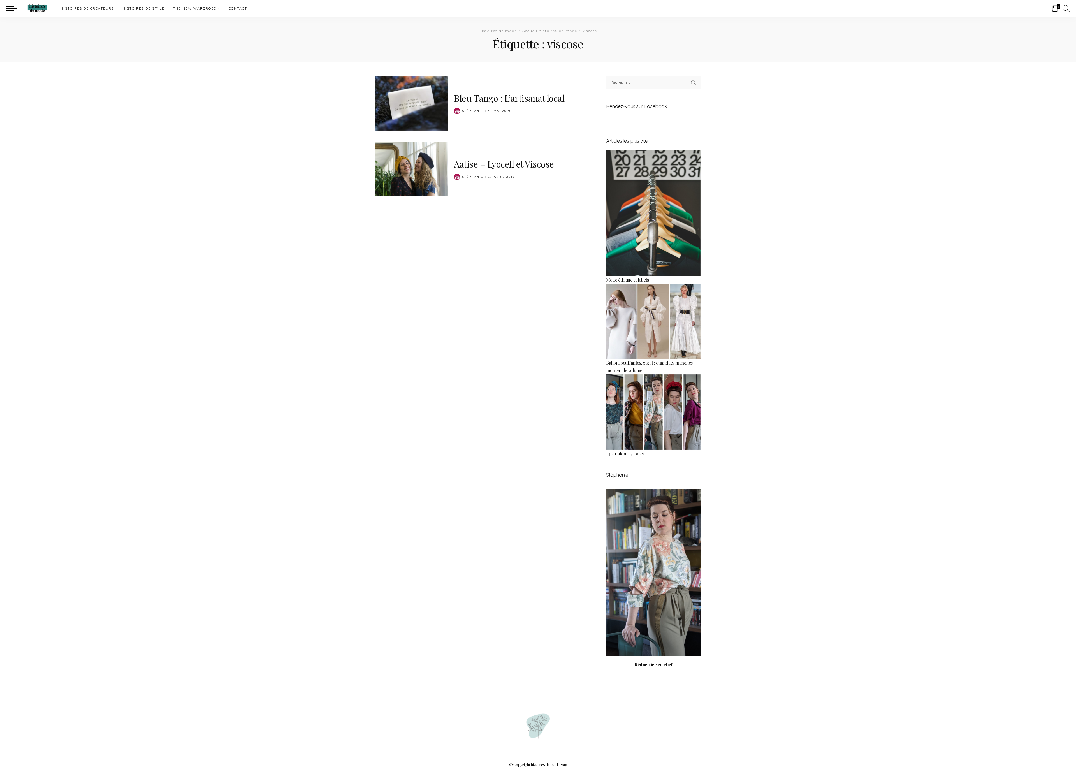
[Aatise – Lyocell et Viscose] (411, 168)
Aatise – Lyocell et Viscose (504, 164)
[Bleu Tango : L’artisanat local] (411, 102)
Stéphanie (472, 111)
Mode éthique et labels (627, 280)
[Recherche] (1066, 8)
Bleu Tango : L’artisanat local (509, 98)
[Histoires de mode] (37, 8)
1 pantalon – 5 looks (624, 453)
